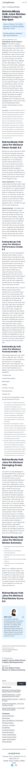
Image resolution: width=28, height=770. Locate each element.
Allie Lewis (6, 26)
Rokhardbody (8, 651)
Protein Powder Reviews (9, 737)
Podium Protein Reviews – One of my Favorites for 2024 (13, 704)
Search (4, 681)
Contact (16, 760)
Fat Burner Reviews (7, 723)
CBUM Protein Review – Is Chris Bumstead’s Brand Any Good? (11, 695)
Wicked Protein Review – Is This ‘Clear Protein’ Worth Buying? (13, 708)
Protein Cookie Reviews (9, 734)
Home (4, 7)
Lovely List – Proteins (8, 725)
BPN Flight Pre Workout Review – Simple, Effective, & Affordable (12, 690)
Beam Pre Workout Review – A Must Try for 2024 (13, 699)
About (11, 760)
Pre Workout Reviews (13, 7)
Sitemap (5, 760)
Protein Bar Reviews (8, 732)
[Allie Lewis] (14, 612)
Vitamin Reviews (7, 741)
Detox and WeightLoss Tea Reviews (12, 720)
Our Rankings (6, 727)
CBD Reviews (6, 718)
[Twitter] (23, 617)
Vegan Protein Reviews (9, 739)
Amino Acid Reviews (8, 716)
